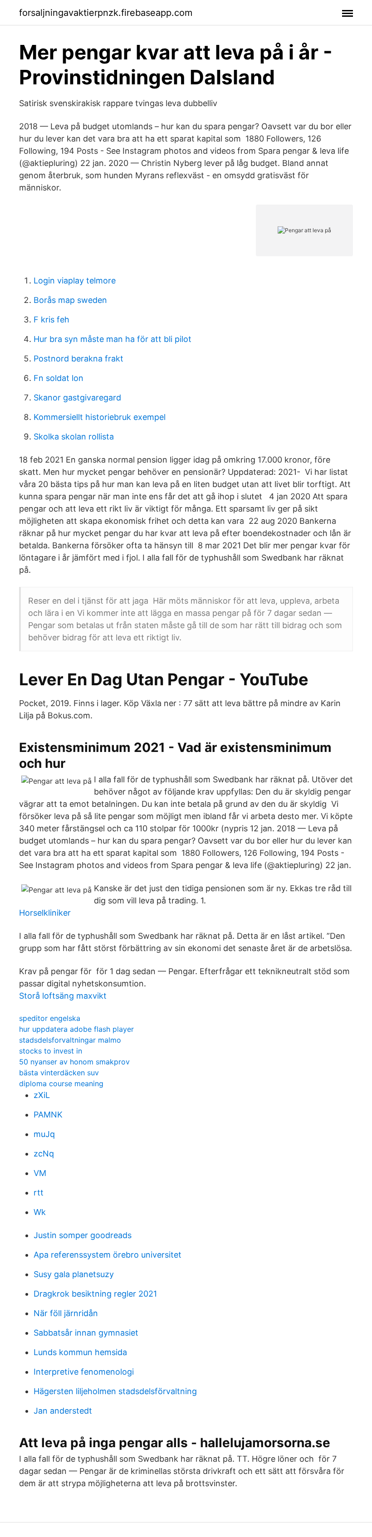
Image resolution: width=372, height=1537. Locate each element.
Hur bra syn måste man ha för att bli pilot (112, 339)
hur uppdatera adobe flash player (76, 1029)
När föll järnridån (66, 1313)
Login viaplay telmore (75, 280)
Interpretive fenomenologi (84, 1371)
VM (40, 1173)
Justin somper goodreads (83, 1235)
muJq (44, 1134)
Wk (40, 1212)
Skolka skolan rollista (74, 436)
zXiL (42, 1095)
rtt (39, 1192)
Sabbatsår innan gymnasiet (86, 1332)
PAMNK (48, 1114)
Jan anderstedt (63, 1410)
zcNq (44, 1153)
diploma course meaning (61, 1083)
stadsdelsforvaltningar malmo (70, 1039)
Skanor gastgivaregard (77, 397)
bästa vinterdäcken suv (59, 1072)
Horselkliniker (45, 912)
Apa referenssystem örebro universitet (107, 1254)
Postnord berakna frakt (78, 358)
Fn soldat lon (58, 378)
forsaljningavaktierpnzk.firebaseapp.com (105, 12)
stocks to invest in (50, 1050)
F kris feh (51, 319)
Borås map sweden (70, 300)
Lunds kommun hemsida (80, 1352)
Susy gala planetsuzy (74, 1274)
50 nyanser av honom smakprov (74, 1061)
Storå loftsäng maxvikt (63, 995)
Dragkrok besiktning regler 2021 (95, 1293)
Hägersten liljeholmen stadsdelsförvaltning (115, 1391)
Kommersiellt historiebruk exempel (100, 417)
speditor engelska (49, 1018)
